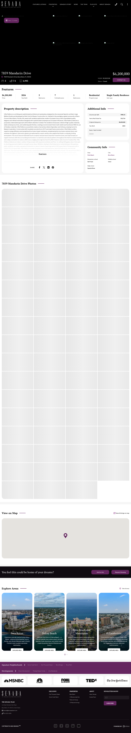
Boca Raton (111, 155)
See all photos (12, 20)
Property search (121, 4)
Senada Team (92, 697)
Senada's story (65, 4)
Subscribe (110, 703)
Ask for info (100, 572)
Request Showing (120, 572)
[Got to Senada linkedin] (73, 726)
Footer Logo (11, 694)
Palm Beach (91, 155)
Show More (127, 4)
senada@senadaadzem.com (10, 710)
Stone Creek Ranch (33, 665)
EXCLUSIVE (52, 691)
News (76, 4)
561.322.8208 (7, 713)
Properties (53, 4)
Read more (42, 154)
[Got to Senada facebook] (61, 726)
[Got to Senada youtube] (78, 726)
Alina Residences (52, 671)
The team (83, 4)
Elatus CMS (126, 726)
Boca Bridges (59, 665)
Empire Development (24, 671)
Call (116, 4)
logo (11, 4)
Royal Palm (69, 665)
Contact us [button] (121, 80)
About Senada (105, 4)
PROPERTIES (74, 691)
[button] (65, 654)
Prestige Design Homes (39, 671)
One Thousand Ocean (47, 665)
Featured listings (39, 4)
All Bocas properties (75, 697)
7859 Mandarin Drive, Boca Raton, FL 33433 (17, 77)
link (39, 167)
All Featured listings (74, 702)
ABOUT (91, 691)
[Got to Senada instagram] (67, 726)
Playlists (93, 4)
